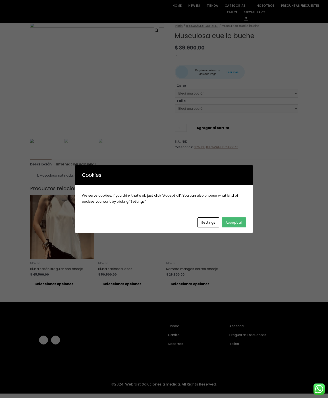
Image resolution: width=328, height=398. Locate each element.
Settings (208, 222)
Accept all (234, 222)
